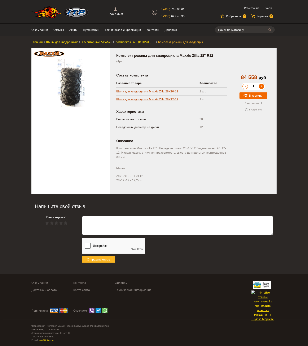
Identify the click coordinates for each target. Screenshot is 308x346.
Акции (73, 29)
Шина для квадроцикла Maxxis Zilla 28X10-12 (147, 91)
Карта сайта (81, 290)
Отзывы (58, 29)
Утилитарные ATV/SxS (97, 42)
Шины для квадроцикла (62, 42)
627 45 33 (173, 16)
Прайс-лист (115, 14)
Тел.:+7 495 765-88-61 (42, 336)
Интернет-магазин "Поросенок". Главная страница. (46, 12)
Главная (37, 42)
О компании (39, 29)
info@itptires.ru (46, 340)
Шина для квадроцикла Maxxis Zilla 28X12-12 (147, 99)
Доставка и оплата (44, 290)
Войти (268, 8)
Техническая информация (123, 29)
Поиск (270, 29)
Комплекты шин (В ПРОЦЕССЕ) (137, 42)
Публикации (91, 29)
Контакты (152, 29)
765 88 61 (173, 9)
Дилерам (170, 29)
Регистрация (251, 8)
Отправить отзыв (98, 259)
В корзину (255, 95)
